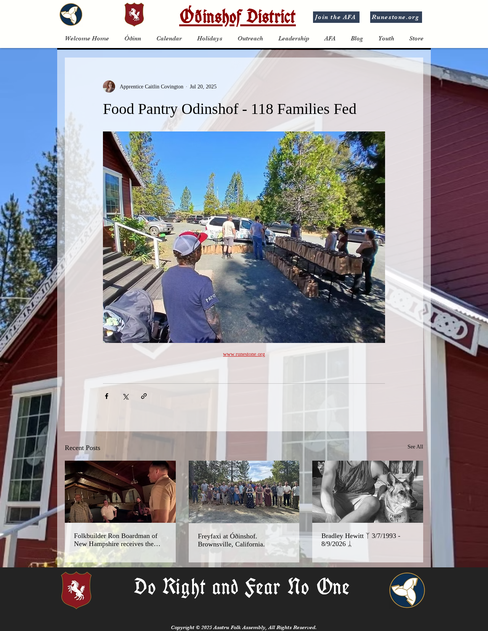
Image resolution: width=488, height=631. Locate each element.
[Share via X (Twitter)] (125, 396)
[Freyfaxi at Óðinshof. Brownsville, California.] (244, 492)
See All (415, 447)
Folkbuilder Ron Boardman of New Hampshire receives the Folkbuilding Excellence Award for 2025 (117, 540)
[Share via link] (144, 396)
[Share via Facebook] (106, 396)
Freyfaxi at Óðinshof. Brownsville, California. (231, 540)
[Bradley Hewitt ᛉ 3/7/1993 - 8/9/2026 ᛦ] (367, 492)
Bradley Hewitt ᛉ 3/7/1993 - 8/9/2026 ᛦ (360, 540)
